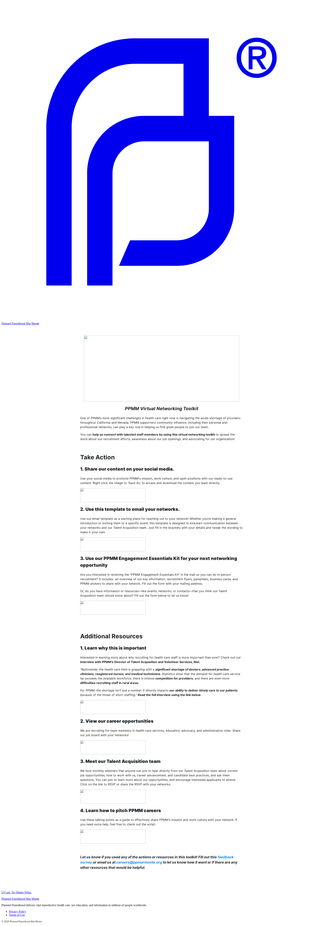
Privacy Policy (17, 911)
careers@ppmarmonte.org (139, 862)
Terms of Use (17, 914)
